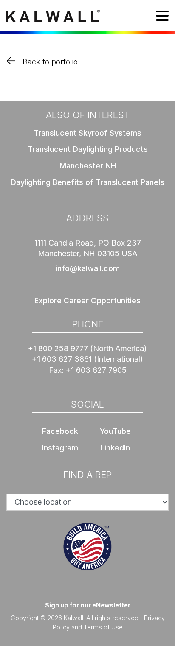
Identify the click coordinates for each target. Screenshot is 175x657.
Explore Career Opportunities (87, 300)
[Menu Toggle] (162, 17)
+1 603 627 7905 (96, 370)
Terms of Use (103, 627)
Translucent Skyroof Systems (87, 133)
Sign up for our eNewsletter (87, 605)
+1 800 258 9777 (58, 348)
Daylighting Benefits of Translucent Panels (87, 182)
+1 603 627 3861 (62, 359)
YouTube (115, 431)
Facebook (60, 431)
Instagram (60, 447)
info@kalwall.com (88, 268)
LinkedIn (115, 447)
